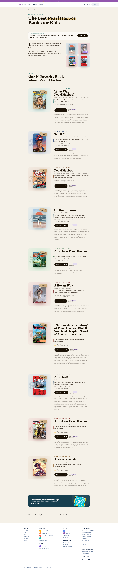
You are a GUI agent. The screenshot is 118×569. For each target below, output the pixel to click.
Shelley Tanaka (59, 254)
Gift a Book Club (43, 540)
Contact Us (26, 538)
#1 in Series (85, 51)
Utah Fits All (84, 538)
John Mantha (76, 97)
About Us (26, 530)
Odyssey (84, 544)
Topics (35, 9)
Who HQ (71, 97)
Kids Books (30, 9)
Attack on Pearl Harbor (70, 251)
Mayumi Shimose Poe (61, 462)
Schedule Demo (66, 535)
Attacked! (61, 377)
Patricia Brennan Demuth (62, 97)
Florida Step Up (85, 540)
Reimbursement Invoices (87, 546)
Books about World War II (62, 514)
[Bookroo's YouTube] (89, 559)
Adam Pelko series (66, 288)
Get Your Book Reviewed (87, 551)
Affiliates (26, 540)
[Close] (117, 1)
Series (74, 62)
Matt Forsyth (70, 462)
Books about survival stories (47, 514)
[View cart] (84, 4)
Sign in (88, 4)
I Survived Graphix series (84, 337)
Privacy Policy (48, 567)
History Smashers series (83, 173)
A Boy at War (63, 285)
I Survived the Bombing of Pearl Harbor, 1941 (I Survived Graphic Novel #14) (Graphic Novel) (71, 329)
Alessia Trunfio (83, 462)
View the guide (83, 35)
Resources (65, 537)
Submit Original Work (86, 553)
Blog (25, 532)
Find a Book (66, 542)
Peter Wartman (67, 337)
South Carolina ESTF (86, 536)
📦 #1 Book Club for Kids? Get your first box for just (57, 1)
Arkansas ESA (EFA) (86, 534)
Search (94, 4)
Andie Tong (66, 424)
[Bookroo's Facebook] (85, 559)
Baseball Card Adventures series (78, 137)
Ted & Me (60, 134)
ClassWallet (84, 542)
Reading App (66, 544)
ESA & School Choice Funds (88, 530)
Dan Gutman (59, 137)
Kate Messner (59, 173)
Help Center (26, 536)
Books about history (34, 514)
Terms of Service (38, 567)
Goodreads (60, 106)
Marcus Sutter (59, 424)
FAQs (25, 534)
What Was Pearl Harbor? (64, 93)
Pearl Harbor (63, 170)
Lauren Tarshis (59, 337)
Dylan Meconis (66, 173)
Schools (41, 4)
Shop (29, 4)
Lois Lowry (58, 212)
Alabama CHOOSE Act (87, 532)
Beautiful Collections (44, 548)
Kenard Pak (64, 212)
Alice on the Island (67, 459)
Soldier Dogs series (88, 424)
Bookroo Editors (35, 27)
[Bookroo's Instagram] (82, 559)
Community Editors (67, 546)
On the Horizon (65, 210)
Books (34, 4)
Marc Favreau (59, 380)
